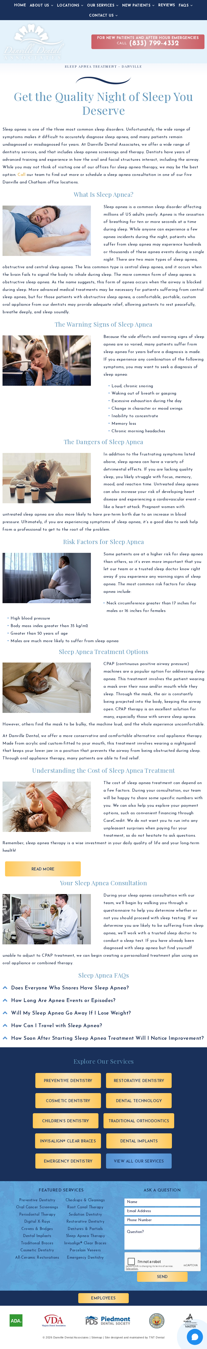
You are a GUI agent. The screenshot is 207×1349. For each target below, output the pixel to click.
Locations (68, 6)
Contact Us (101, 16)
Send (162, 1277)
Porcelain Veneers (85, 1250)
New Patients (136, 6)
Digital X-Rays (37, 1222)
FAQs (184, 6)
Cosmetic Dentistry (68, 1101)
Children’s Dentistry (65, 1121)
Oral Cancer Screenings (37, 1207)
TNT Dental (156, 1337)
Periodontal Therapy (37, 1215)
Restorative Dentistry (139, 1081)
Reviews (166, 5)
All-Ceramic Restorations (37, 1258)
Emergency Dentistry (68, 1162)
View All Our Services (139, 1162)
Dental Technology (139, 1101)
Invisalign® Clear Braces (68, 1141)
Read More (43, 869)
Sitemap (96, 1337)
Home (20, 5)
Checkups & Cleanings (85, 1200)
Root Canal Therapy (85, 1207)
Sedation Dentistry (85, 1215)
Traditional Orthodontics (139, 1121)
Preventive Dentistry (68, 1081)
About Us (39, 6)
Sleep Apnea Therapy (85, 1236)
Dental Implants (139, 1141)
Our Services (100, 6)
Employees (103, 1298)
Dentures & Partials (85, 1229)
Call (148, 41)
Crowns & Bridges (37, 1229)
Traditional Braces (37, 1243)
